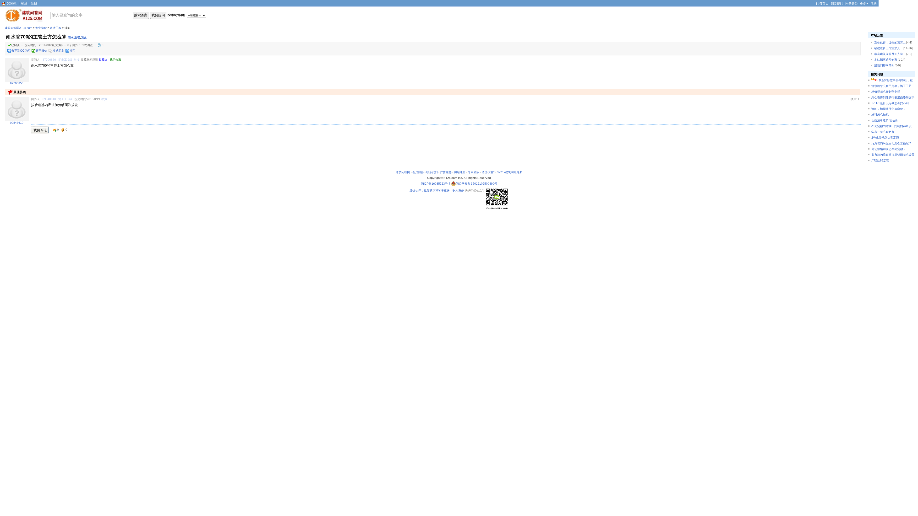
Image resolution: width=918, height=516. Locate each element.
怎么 (84, 37)
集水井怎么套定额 (882, 132)
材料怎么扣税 (880, 114)
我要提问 (837, 3)
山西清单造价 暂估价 (884, 120)
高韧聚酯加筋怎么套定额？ (888, 149)
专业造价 (41, 28)
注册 (34, 3)
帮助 (873, 3)
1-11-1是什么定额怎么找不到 (890, 103)
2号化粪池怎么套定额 (885, 137)
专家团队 (473, 172)
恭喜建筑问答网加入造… (890, 54)
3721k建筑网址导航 (509, 172)
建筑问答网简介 (884, 65)
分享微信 (41, 50)
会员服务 (418, 172)
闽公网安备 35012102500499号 (476, 183)
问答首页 (822, 3)
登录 (24, 3)
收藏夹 (103, 59)
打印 (72, 50)
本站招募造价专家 (885, 59)
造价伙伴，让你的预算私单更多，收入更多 (437, 190)
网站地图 (459, 172)
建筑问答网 (403, 172)
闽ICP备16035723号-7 (435, 183)
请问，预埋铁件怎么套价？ (888, 109)
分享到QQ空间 (20, 50)
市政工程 (55, 28)
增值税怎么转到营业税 (885, 91)
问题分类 (851, 3)
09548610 (49, 99)
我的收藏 (115, 59)
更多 (864, 3)
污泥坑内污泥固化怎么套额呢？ (891, 143)
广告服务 (446, 172)
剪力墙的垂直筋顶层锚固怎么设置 (892, 154)
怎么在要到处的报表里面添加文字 (892, 97)
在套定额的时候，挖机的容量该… (892, 126)
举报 (76, 59)
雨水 (71, 37)
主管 (77, 37)
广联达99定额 (880, 160)
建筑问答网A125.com (18, 28)
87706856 (49, 59)
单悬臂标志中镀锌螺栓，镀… (897, 80)
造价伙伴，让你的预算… (890, 42)
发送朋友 (58, 50)
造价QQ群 (488, 172)
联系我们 (432, 172)
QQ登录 (12, 3)
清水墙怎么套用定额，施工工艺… (892, 86)
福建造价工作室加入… (888, 48)
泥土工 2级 (65, 59)
